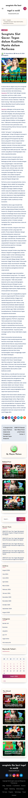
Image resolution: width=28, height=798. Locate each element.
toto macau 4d (7, 642)
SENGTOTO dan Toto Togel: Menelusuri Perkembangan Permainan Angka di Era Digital (13, 545)
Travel (24, 792)
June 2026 (6, 578)
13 (14, 666)
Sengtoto (4, 93)
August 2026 (6, 570)
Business (5, 627)
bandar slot (6, 623)
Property (11, 792)
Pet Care (4, 792)
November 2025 (7, 601)
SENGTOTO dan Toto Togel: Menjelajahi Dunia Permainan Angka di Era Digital (13, 488)
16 (23, 666)
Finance (23, 785)
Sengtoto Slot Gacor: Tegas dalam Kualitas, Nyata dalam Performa (12, 42)
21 (17, 668)
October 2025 (6, 604)
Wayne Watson (9, 53)
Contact (14, 795)
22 (20, 668)
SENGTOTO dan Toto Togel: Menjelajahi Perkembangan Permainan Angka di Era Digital (13, 552)
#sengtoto (5, 55)
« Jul (4, 681)
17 (4, 668)
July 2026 (5, 574)
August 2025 (6, 612)
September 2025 (7, 608)
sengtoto (4, 30)
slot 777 (5, 635)
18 (7, 668)
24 (4, 671)
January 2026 (6, 593)
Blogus (22, 781)
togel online (6, 638)
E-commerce (16, 785)
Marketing (12, 789)
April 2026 (5, 582)
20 (14, 668)
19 (10, 668)
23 (23, 668)
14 (17, 666)
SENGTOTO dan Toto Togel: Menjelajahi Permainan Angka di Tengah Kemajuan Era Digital (13, 533)
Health (6, 789)
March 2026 (6, 585)
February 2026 (7, 589)
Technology (18, 792)
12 (10, 666)
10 (4, 666)
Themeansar (14, 783)
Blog (4, 785)
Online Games (20, 789)
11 (7, 666)
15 (20, 666)
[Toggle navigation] (2, 8)
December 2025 (7, 597)
